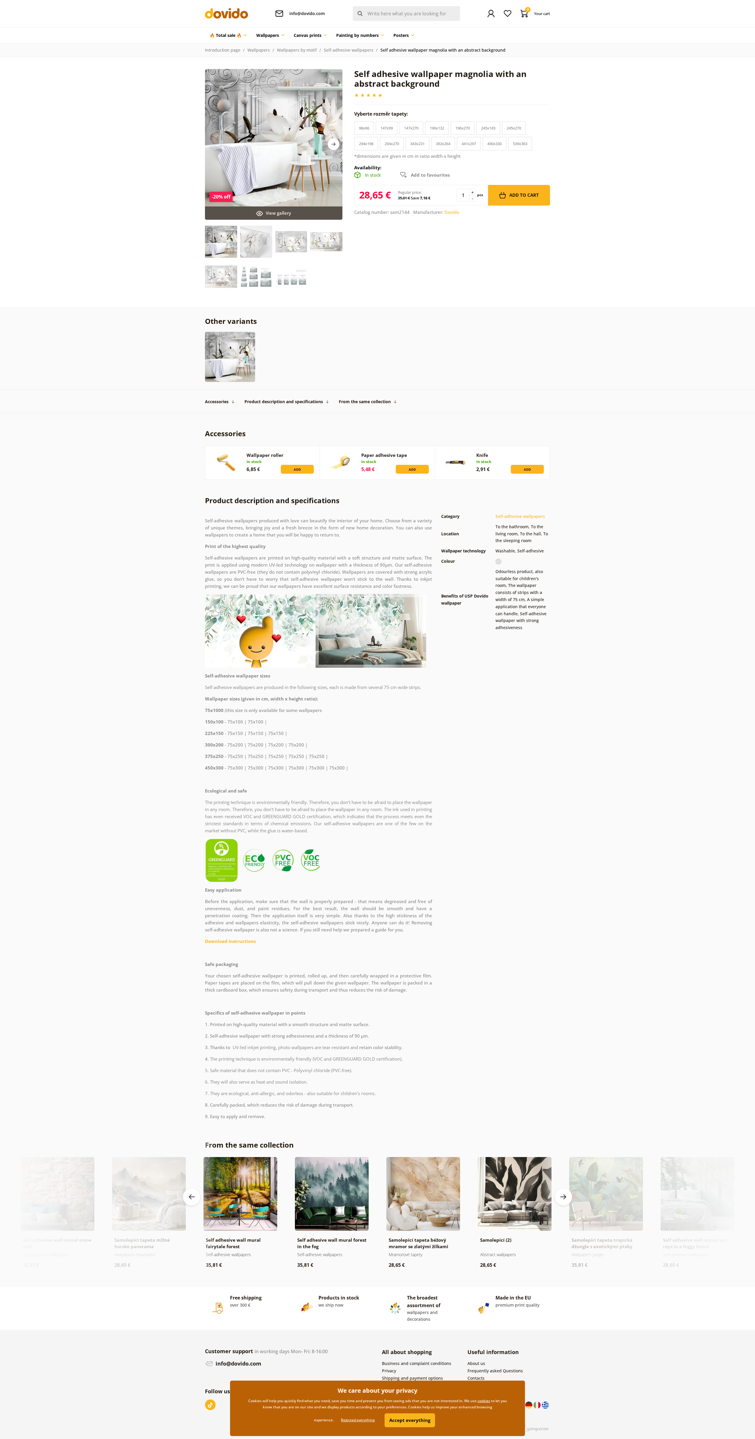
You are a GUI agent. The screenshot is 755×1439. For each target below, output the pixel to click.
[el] (545, 1404)
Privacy (389, 1371)
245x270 (514, 128)
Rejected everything (358, 1419)
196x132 (437, 128)
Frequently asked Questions (495, 1371)
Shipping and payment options (412, 1378)
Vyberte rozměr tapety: (381, 114)
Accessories (217, 401)
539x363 (520, 143)
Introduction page (222, 50)
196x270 (462, 128)
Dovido (451, 212)
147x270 (411, 128)
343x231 (417, 143)
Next (333, 144)
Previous (192, 1197)
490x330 (494, 143)
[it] (538, 1404)
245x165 (488, 128)
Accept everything (409, 1420)
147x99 (386, 128)
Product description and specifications (283, 401)
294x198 (366, 143)
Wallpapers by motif (297, 50)
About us (476, 1363)
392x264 (443, 143)
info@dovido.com (237, 1363)
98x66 (364, 128)
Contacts (476, 1378)
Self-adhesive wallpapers (348, 50)
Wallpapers (258, 50)
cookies (483, 1400)
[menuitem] (228, 35)
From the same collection (365, 401)
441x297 (469, 143)
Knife (482, 455)
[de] (529, 1404)
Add (297, 469)
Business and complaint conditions (416, 1363)
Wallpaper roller (265, 455)
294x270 (392, 143)
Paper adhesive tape (384, 455)
